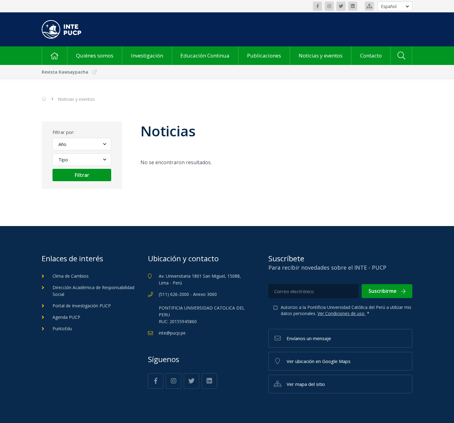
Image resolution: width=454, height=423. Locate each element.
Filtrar (82, 175)
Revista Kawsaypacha (65, 72)
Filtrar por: (63, 132)
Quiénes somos (94, 55)
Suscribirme (382, 291)
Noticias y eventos (321, 55)
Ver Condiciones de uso (341, 313)
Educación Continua (204, 55)
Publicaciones (264, 55)
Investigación (147, 55)
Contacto (371, 55)
